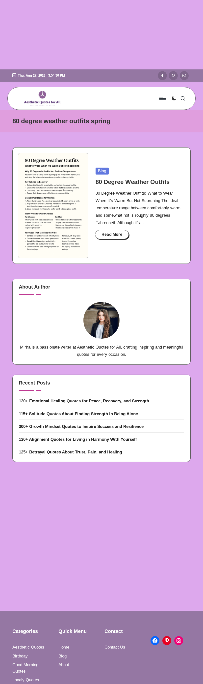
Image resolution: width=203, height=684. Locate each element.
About (63, 664)
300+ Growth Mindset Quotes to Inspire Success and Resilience (81, 426)
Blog (102, 171)
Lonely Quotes (25, 680)
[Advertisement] (101, 34)
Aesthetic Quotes (28, 647)
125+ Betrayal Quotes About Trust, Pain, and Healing (70, 452)
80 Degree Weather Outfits (133, 181)
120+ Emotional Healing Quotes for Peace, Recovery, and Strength (84, 401)
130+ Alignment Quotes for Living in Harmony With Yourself (78, 439)
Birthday (20, 656)
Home (63, 647)
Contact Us (114, 647)
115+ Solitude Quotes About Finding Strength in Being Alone (78, 414)
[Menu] (162, 98)
